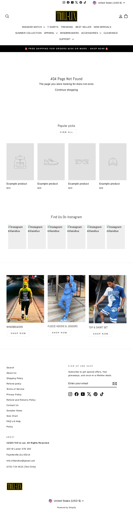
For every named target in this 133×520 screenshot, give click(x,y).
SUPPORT (65, 39)
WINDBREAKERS (69, 33)
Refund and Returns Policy (21, 400)
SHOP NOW (18, 333)
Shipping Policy (14, 378)
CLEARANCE (111, 33)
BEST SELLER (83, 27)
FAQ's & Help (13, 421)
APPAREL (49, 33)
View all (66, 132)
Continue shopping (66, 89)
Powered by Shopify (66, 507)
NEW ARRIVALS (102, 27)
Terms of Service (15, 389)
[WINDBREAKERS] (25, 299)
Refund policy (13, 383)
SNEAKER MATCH (32, 27)
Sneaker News (14, 410)
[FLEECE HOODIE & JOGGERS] (66, 298)
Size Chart (12, 416)
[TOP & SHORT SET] (108, 299)
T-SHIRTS (52, 27)
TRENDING (67, 27)
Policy (9, 426)
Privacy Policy (14, 394)
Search (10, 367)
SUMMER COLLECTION (28, 33)
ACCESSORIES (90, 33)
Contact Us (12, 405)
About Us (11, 373)
